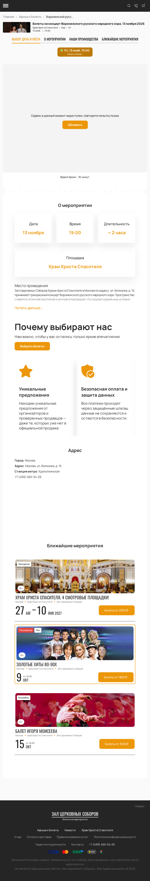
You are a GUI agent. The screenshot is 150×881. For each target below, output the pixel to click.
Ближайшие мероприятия (120, 39)
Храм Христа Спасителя (45, 27)
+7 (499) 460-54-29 (28, 477)
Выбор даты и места (26, 39)
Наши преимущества (83, 39)
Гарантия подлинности (50, 844)
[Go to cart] (143, 6)
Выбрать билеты (32, 346)
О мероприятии (55, 39)
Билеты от (116, 610)
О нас (17, 837)
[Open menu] (5, 6)
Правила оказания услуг (72, 837)
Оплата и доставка (39, 837)
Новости (70, 830)
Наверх (140, 806)
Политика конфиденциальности (115, 837)
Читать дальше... (29, 307)
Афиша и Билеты (48, 830)
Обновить (75, 125)
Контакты (77, 844)
